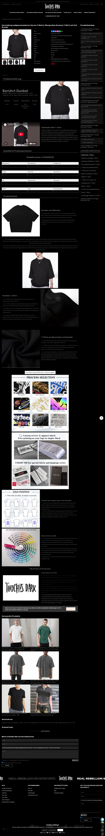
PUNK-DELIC (67, 12)
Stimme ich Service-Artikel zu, (12, 762)
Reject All (45, 830)
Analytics (50, 832)
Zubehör (76, 760)
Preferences (56, 832)
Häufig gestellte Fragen (59, 788)
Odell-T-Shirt (27, 722)
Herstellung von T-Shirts (17, 722)
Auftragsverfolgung (58, 793)
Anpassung (5, 4)
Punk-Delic (4, 795)
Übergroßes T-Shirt (6, 722)
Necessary (44, 832)
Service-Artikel (18, 762)
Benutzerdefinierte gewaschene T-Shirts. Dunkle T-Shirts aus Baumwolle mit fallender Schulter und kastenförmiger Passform (44, 649)
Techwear (4, 793)
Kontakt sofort (40, 70)
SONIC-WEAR (77, 12)
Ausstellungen (31, 793)
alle (9, 19)
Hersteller (30, 790)
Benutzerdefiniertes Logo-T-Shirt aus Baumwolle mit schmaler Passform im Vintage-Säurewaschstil (43, 714)
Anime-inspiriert (6, 799)
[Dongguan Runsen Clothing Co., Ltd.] (52, 6)
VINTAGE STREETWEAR (16, 12)
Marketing (62, 832)
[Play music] (101, 418)
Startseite (4, 19)
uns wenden (43, 224)
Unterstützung (16, 4)
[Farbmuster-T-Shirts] (53, 64)
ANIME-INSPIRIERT (90, 12)
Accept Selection (52, 830)
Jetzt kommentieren (45, 731)
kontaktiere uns (70, 609)
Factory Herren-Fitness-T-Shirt (50, 722)
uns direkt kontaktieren (40, 249)
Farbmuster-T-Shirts (16, 19)
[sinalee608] (102, 819)
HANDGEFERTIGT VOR (52, 16)
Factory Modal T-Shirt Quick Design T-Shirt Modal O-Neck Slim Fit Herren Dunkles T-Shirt (15, 714)
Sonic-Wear (4, 797)
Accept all (60, 830)
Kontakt (97, 4)
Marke (91, 4)
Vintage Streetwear (7, 788)
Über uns (30, 788)
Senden (7, 765)
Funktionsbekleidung (7, 790)
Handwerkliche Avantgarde (8, 802)
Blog (55, 790)
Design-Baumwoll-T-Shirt (37, 722)
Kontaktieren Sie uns (33, 795)
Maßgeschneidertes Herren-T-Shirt (67, 722)
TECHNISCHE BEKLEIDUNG (34, 12)
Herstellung (84, 4)
